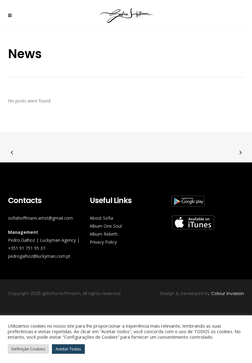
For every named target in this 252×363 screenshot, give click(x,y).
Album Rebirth (104, 234)
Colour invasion (227, 293)
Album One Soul (106, 226)
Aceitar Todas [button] (68, 349)
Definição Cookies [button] (28, 349)
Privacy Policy (103, 242)
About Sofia (101, 218)
